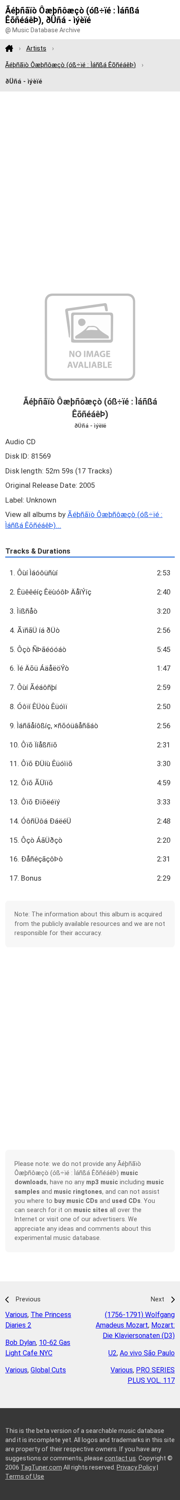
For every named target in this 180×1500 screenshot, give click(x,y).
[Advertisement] (90, 192)
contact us (120, 1458)
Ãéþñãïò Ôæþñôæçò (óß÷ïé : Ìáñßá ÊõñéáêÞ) (70, 65)
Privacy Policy (136, 1467)
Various (16, 1315)
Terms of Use (24, 1476)
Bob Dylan (20, 1342)
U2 (112, 1353)
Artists (36, 48)
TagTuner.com (41, 1467)
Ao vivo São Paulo (147, 1353)
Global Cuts (48, 1370)
